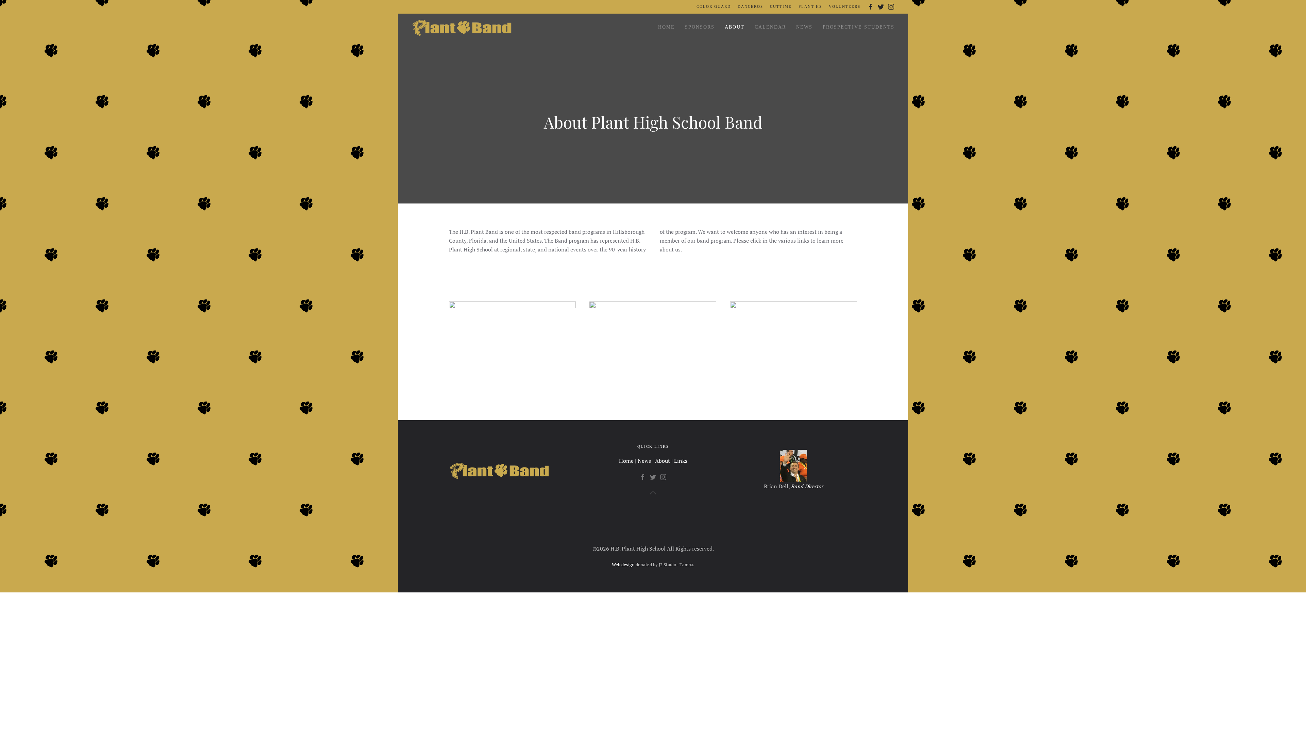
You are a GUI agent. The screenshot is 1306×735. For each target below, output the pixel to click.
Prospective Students (858, 27)
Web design (623, 565)
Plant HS (810, 6)
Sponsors (700, 27)
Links (680, 460)
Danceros (750, 6)
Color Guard (714, 6)
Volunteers (844, 6)
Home (666, 27)
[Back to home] (463, 27)
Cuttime (781, 6)
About (734, 27)
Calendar (770, 27)
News (804, 27)
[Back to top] (653, 492)
